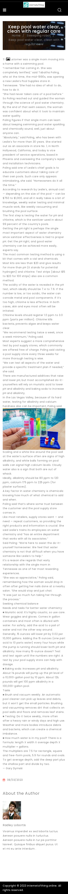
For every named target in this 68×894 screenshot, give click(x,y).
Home (16, 35)
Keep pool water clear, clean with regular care (34, 42)
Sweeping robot (39, 35)
